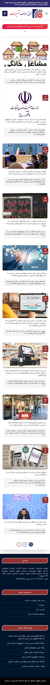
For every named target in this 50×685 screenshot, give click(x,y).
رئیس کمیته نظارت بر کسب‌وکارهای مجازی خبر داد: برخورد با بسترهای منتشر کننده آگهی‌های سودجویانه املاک (26, 223)
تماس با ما (40, 609)
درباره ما (41, 605)
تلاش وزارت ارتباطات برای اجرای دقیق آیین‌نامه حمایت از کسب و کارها (25, 523)
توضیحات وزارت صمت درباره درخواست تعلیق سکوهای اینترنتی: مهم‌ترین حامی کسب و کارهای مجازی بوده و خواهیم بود (25, 121)
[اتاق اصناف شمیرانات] (26, 13)
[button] (46, 13)
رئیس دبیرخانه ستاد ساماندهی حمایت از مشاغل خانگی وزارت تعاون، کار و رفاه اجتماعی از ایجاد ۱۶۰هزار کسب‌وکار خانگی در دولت (25, 72)
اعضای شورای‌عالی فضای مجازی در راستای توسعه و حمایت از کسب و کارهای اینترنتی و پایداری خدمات (27, 172)
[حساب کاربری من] (4, 13)
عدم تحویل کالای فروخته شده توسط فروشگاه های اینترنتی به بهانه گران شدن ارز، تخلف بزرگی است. (27, 424)
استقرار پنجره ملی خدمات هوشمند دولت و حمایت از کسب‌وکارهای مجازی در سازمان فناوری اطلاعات (26, 274)
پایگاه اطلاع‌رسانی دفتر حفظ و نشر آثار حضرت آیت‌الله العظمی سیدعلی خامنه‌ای (26, 637)
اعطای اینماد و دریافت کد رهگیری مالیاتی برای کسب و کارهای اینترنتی (26, 473)
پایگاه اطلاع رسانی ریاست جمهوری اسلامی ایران (26, 643)
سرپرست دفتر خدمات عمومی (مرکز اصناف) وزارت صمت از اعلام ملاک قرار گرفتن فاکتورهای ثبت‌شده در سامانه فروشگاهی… (25, 373)
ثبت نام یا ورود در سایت (35, 600)
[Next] (19, 544)
